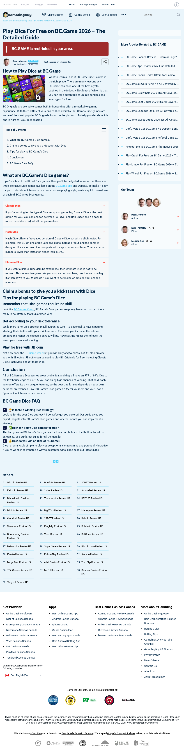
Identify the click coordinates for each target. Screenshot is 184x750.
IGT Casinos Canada (17, 646)
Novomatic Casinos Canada (21, 630)
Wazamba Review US (19, 526)
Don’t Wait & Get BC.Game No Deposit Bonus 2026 (152, 128)
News (72, 4)
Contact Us (150, 665)
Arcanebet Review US (93, 490)
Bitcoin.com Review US (94, 546)
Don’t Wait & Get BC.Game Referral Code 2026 (152, 137)
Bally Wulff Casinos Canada (21, 635)
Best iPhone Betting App (65, 646)
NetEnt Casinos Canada (19, 618)
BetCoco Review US (92, 534)
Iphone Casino (60, 624)
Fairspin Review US (17, 490)
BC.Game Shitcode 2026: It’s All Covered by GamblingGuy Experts (152, 111)
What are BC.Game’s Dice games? (30, 140)
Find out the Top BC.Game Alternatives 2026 (152, 146)
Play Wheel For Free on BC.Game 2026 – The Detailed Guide (152, 173)
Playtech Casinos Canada (20, 652)
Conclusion (17, 157)
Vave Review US (53, 534)
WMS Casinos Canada (18, 641)
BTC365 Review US (91, 498)
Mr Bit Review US (53, 570)
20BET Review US (91, 482)
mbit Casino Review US (57, 562)
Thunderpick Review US (57, 498)
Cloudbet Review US (18, 518)
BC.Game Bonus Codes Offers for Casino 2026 (152, 75)
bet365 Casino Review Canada (115, 635)
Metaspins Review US (93, 510)
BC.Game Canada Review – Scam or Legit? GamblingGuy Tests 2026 (152, 57)
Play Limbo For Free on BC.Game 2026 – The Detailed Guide (152, 164)
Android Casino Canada (65, 618)
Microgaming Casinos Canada (23, 624)
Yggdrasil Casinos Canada (21, 657)
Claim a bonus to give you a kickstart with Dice (38, 145)
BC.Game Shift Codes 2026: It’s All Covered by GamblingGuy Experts (152, 102)
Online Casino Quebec (156, 613)
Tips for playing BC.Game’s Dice (29, 151)
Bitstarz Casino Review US (94, 572)
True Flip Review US (92, 562)
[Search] (158, 15)
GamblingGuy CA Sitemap (158, 649)
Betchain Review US (92, 526)
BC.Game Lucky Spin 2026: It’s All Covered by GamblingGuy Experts (152, 93)
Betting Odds (108, 4)
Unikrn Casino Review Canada (115, 624)
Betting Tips (151, 634)
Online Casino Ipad (62, 630)
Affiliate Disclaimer (154, 676)
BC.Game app (64, 185)
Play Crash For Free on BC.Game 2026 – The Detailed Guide (152, 155)
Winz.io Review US (17, 482)
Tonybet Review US (17, 582)
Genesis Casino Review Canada (115, 618)
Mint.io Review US (17, 510)
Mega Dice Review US (19, 562)
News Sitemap (152, 660)
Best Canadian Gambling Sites (17, 20)
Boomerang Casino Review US (18, 536)
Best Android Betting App (66, 641)
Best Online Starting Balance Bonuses (160, 621)
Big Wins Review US (55, 510)
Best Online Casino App (65, 613)
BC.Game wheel (34, 353)
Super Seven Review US (57, 546)
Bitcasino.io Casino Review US (18, 500)
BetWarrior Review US (19, 546)
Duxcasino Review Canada (113, 630)
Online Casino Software (19, 613)
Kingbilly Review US (55, 526)
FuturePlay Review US (56, 554)
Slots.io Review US (91, 554)
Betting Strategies (88, 4)
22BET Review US (54, 518)
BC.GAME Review (42, 20)
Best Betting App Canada (66, 635)
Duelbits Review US (54, 482)
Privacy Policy (152, 655)
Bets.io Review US (91, 518)
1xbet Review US (53, 490)
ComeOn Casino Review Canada (116, 613)
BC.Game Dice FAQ (21, 163)
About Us (149, 671)
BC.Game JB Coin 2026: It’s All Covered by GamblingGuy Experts (152, 84)
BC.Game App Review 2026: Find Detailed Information (152, 66)
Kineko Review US (17, 554)
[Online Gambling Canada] (20, 15)
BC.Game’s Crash (24, 309)
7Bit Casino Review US (19, 570)
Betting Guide (151, 628)
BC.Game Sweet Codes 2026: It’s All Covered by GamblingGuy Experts (152, 119)
